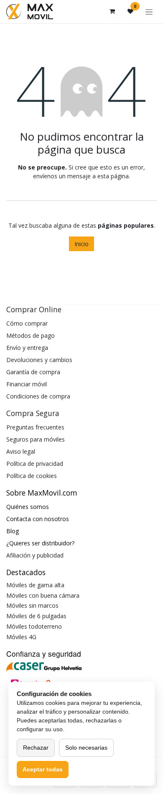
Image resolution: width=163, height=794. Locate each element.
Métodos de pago (30, 335)
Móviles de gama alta (35, 585)
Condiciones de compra (38, 396)
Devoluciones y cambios (39, 360)
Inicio (81, 244)
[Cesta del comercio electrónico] (112, 11)
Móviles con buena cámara (42, 595)
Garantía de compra (33, 372)
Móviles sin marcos (32, 605)
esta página (113, 176)
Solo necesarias (86, 747)
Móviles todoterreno (34, 626)
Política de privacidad (34, 464)
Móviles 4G (21, 637)
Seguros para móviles (35, 439)
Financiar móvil (26, 384)
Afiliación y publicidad (35, 555)
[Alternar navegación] (149, 11)
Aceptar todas (43, 769)
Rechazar (35, 747)
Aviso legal (20, 451)
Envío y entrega (27, 348)
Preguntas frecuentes (35, 427)
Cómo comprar (27, 323)
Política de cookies (31, 476)
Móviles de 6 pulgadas (36, 616)
